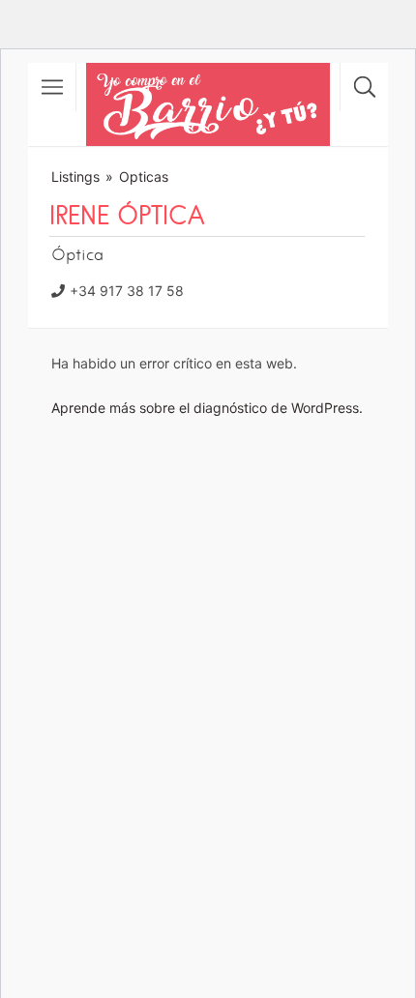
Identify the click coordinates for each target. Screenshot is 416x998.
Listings (75, 176)
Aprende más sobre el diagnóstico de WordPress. (207, 407)
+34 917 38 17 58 (127, 290)
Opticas (143, 176)
